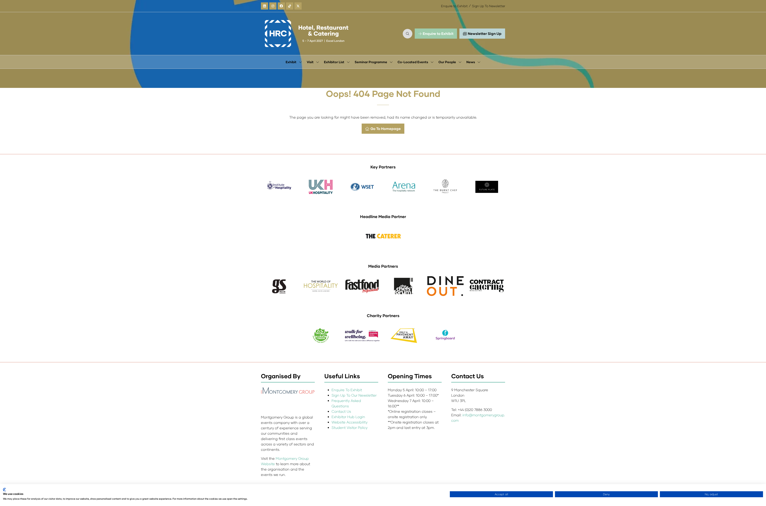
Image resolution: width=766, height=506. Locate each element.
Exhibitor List (334, 62)
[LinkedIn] (264, 6)
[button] (407, 33)
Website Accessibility (349, 422)
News (470, 62)
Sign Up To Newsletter (488, 6)
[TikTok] (289, 6)
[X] (298, 6)
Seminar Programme (371, 62)
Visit (310, 62)
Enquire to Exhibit (454, 6)
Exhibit (291, 62)
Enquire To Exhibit (347, 390)
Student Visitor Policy (350, 427)
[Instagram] (272, 6)
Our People (447, 62)
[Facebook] (281, 6)
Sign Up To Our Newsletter (354, 395)
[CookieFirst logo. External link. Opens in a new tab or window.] (4, 489)
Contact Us (341, 411)
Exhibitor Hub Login (348, 417)
